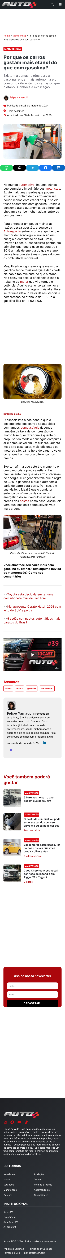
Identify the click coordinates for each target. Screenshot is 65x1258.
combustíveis (30, 427)
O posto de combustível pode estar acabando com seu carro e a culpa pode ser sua (42, 822)
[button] (52, 4)
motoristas (52, 188)
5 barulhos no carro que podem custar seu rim (39, 799)
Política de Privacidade (41, 1248)
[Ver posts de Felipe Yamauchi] (6, 98)
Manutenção (19, 35)
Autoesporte (12, 231)
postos (24, 501)
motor (24, 281)
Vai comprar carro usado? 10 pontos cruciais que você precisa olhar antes (42, 848)
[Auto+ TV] (19, 4)
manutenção (47, 688)
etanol (19, 688)
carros (8, 688)
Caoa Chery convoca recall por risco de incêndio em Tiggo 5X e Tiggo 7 (41, 874)
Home (6, 35)
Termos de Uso (11, 1252)
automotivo (26, 184)
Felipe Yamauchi (19, 97)
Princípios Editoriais (13, 1248)
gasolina (31, 688)
